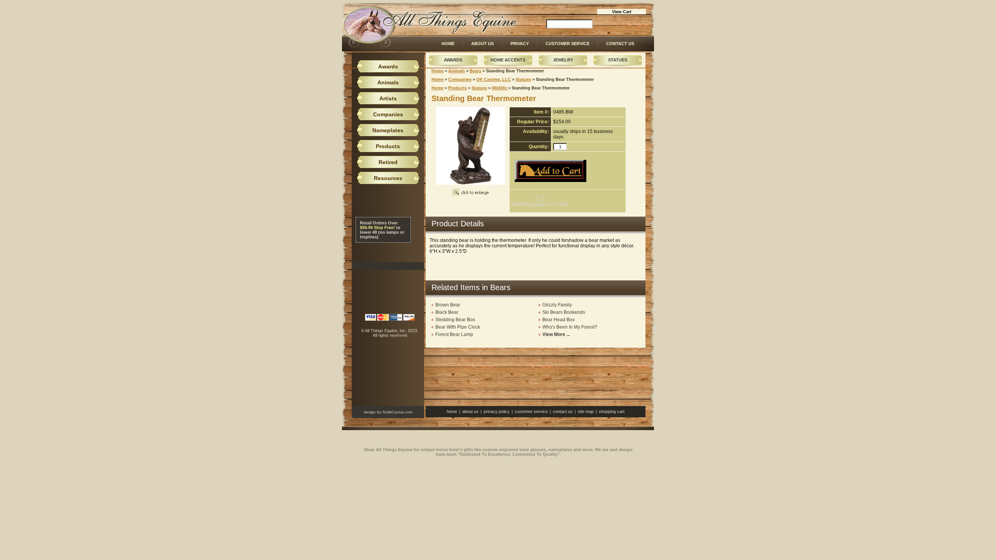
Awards (453, 60)
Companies (460, 79)
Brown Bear (447, 305)
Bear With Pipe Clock (457, 327)
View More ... (556, 334)
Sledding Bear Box (455, 319)
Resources (388, 178)
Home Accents (508, 60)
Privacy (519, 43)
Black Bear (446, 312)
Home (448, 43)
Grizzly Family (557, 305)
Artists (388, 98)
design (370, 412)
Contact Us (620, 43)
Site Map (586, 411)
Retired (388, 162)
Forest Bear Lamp (454, 334)
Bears (475, 70)
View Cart (621, 11)
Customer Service (567, 43)
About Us (482, 43)
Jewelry (563, 60)
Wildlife (500, 88)
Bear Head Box (558, 319)
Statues (617, 60)
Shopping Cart (611, 411)
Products (457, 88)
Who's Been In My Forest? (569, 327)
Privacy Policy (497, 411)
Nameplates (387, 130)
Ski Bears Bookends (563, 312)
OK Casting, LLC (493, 79)
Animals (456, 70)
